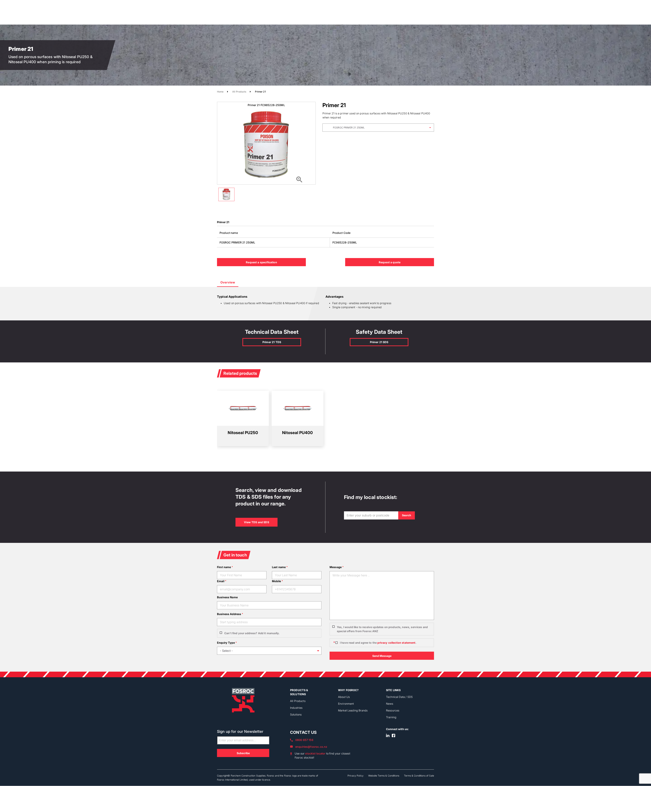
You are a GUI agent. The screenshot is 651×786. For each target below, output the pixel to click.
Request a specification (261, 262)
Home (220, 91)
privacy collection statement (396, 642)
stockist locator (315, 753)
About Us (344, 697)
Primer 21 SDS (379, 342)
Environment (346, 703)
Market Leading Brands (353, 710)
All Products (239, 91)
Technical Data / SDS (399, 697)
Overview (227, 282)
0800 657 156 (304, 740)
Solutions (296, 714)
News (389, 703)
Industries (296, 707)
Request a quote (389, 262)
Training (391, 717)
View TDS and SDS (256, 522)
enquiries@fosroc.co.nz (311, 746)
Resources (392, 710)
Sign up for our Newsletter (240, 731)
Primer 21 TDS (271, 342)
